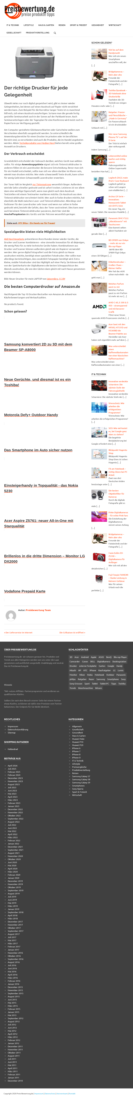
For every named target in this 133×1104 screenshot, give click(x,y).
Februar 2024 (14, 775)
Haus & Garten (46, 25)
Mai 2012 (12, 1030)
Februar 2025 (14, 771)
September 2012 (15, 1018)
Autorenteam (62, 1093)
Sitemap (11, 732)
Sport (87, 683)
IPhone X (76, 757)
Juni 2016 (12, 968)
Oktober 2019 (14, 887)
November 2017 (15, 924)
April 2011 (12, 1068)
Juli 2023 (12, 787)
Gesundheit (98, 25)
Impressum (13, 726)
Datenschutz (50, 1093)
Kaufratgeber (104, 670)
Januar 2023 (13, 806)
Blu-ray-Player (120, 657)
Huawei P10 (77, 742)
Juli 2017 (12, 937)
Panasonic (121, 674)
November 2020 (15, 856)
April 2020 (12, 868)
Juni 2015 (12, 999)
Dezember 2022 (15, 809)
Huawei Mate (78, 738)
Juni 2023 (12, 790)
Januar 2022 (13, 843)
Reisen (62, 25)
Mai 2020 (12, 865)
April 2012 (12, 1034)
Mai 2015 (12, 1002)
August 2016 (14, 962)
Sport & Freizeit (78, 25)
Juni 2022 (12, 828)
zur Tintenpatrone (42, 184)
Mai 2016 (12, 971)
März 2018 (13, 918)
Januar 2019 (13, 909)
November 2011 (15, 1049)
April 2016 (12, 974)
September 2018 (15, 912)
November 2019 (15, 884)
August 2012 (14, 1021)
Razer (91, 679)
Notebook (99, 674)
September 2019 (15, 890)
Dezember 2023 (15, 778)
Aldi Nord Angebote (14, 238)
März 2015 (13, 1005)
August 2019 (14, 893)
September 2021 (15, 849)
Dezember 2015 (15, 987)
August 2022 (14, 821)
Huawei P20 (77, 745)
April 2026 (12, 765)
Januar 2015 (13, 1012)
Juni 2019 (12, 899)
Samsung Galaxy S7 (81, 776)
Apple (93, 657)
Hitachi (73, 670)
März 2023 (13, 800)
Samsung (101, 679)
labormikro (52, 278)
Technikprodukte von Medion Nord (37, 143)
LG (114, 670)
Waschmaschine (85, 688)
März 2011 (13, 1071)
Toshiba (121, 683)
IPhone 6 (76, 748)
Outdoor (110, 674)
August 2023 (14, 784)
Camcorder (75, 661)
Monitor (73, 674)
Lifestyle (29, 25)
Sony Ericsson (76, 683)
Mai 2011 (12, 1065)
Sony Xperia (77, 788)
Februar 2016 (14, 980)
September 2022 (15, 818)
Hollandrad (13, 749)
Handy (119, 666)
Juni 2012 (12, 1027)
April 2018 (12, 915)
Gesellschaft (13, 33)
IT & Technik (12, 25)
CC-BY (62, 278)
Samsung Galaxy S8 (81, 779)
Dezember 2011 (15, 1046)
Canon (85, 661)
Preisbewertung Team (38, 609)
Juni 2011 (12, 1062)
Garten (102, 666)
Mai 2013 (12, 1015)
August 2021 (14, 853)
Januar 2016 (13, 984)
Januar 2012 (13, 1043)
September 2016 (15, 959)
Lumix (120, 670)
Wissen (98, 688)
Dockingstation (119, 661)
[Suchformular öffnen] (55, 32)
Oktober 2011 (14, 1052)
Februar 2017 (14, 946)
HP (79, 670)
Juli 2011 (12, 1058)
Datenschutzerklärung (18, 729)
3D (71, 657)
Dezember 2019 (15, 881)
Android (85, 657)
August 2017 (14, 934)
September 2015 (15, 993)
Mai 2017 (12, 940)
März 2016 (13, 977)
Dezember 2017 (15, 921)
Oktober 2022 (14, 815)
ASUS (101, 657)
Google (111, 666)
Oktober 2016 (14, 956)
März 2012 (13, 1037)
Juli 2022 (12, 824)
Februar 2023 (14, 803)
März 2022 (13, 837)
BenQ (108, 657)
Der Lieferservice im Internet (18, 632)
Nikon (82, 674)
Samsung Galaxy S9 (81, 782)
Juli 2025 (12, 768)
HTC (85, 670)
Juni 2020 (12, 862)
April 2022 (12, 834)
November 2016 (15, 952)
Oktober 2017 (14, 927)
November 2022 (15, 812)
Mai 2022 (12, 831)
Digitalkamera (103, 661)
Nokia (89, 674)
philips (73, 679)
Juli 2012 (12, 1024)
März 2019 (13, 906)
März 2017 (13, 943)
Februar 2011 (14, 1074)
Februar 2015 (14, 1009)
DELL (92, 661)
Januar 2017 (13, 949)
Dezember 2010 (15, 1080)
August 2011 (14, 1055)
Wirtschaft (115, 25)
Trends (73, 688)
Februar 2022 (14, 840)
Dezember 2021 (15, 846)
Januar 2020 (13, 878)
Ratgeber (82, 679)
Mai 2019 (12, 902)
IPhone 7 (76, 751)
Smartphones (78, 785)
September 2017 (15, 931)
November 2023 (15, 781)
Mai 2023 (12, 793)
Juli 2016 (12, 965)
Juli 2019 (12, 896)
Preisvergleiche (79, 767)
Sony (123, 679)
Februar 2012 (14, 1040)
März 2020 (13, 871)
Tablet (95, 683)
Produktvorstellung (37, 33)
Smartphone (113, 679)
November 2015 (15, 990)
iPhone (93, 670)
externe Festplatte (88, 666)
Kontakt (72, 1093)
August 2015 (14, 996)
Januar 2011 (13, 1077)
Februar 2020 (14, 874)
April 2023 (12, 796)
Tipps (113, 683)
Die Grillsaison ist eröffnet (71, 632)
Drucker (73, 666)
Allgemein (77, 726)
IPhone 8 (76, 754)
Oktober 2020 (14, 859)
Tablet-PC (104, 683)
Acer (77, 657)
